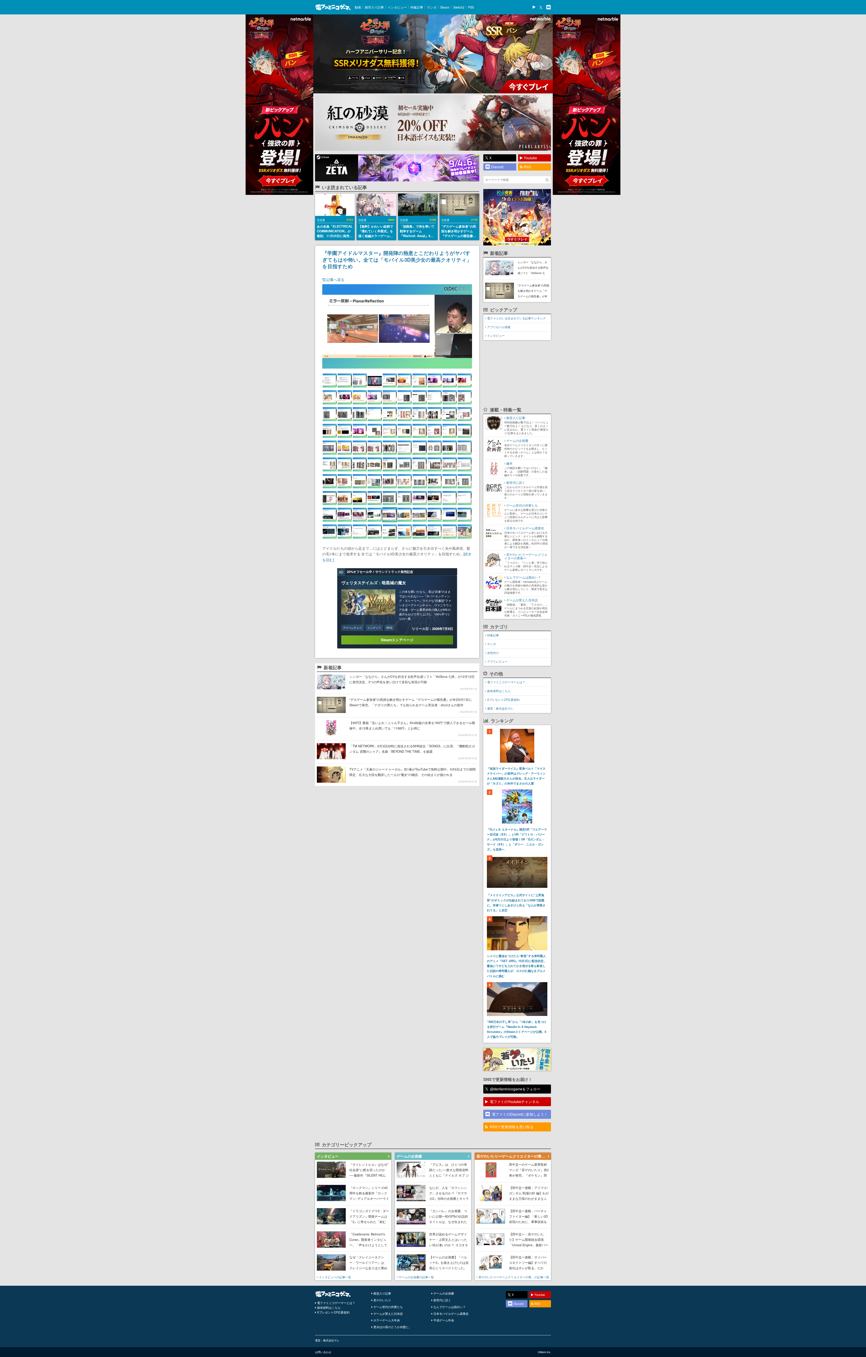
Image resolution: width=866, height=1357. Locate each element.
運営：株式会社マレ (500, 708)
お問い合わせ (323, 1352)
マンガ (431, 7)
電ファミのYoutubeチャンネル (514, 1101)
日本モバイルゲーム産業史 (451, 1313)
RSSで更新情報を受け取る (512, 1126)
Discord (497, 166)
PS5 (471, 7)
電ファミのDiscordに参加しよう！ (520, 1114)
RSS (527, 166)
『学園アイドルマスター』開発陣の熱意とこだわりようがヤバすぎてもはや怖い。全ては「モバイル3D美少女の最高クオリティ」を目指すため (397, 259)
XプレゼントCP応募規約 (503, 699)
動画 (358, 7)
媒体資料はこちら (499, 691)
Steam (444, 7)
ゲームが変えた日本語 (388, 1313)
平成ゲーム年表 (443, 1320)
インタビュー (397, 7)
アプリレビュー (497, 661)
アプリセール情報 (499, 327)
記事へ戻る (334, 279)
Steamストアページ (397, 639)
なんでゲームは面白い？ (449, 1307)
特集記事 (416, 7)
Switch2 (458, 7)
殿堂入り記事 (374, 7)
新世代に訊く (442, 1300)
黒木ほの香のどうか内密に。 (392, 1327)
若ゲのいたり (382, 1300)
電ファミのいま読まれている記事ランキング (516, 318)
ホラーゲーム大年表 (386, 1320)
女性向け (493, 653)
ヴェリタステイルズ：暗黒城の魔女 (373, 583)
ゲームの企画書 (443, 1293)
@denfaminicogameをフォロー (515, 1089)
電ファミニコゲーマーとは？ (506, 682)
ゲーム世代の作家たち (388, 1307)
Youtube (530, 157)
